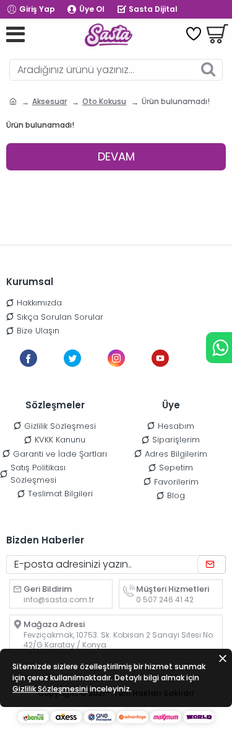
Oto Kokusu (104, 101)
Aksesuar (49, 101)
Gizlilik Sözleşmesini (50, 688)
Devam (116, 156)
